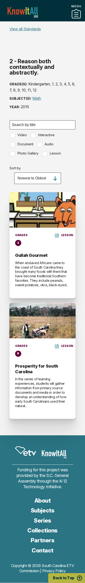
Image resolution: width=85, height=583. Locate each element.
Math (36, 98)
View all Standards (25, 29)
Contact (42, 550)
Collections (42, 19)
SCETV (25, 451)
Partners (42, 25)
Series (42, 520)
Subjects (42, 510)
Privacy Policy (54, 570)
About (42, 500)
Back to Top (63, 577)
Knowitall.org (23, 12)
